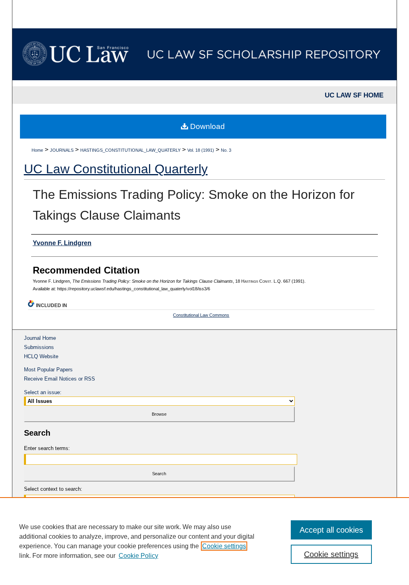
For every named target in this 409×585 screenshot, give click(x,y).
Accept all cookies (331, 530)
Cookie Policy (138, 555)
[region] (204, 541)
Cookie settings (224, 546)
